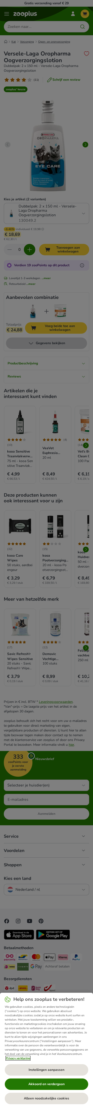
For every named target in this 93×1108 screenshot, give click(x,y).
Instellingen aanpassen (46, 1070)
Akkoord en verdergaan (46, 1084)
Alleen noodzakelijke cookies (46, 1098)
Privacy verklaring (18, 1058)
